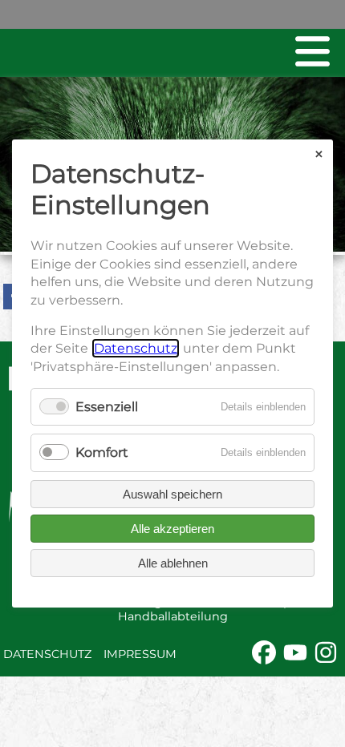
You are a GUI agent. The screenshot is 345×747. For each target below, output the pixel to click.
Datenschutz (47, 654)
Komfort (101, 453)
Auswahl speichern (172, 494)
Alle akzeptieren (172, 528)
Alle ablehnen (173, 563)
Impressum (140, 654)
